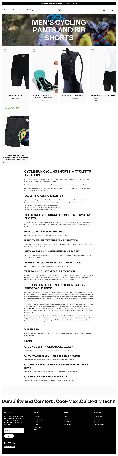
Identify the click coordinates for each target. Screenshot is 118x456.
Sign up (9, 436)
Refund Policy (98, 419)
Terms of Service (99, 424)
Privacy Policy (98, 416)
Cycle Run (31, 308)
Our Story (30, 10)
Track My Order (38, 427)
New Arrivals (67, 424)
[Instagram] (14, 443)
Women (66, 419)
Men (65, 416)
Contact (39, 10)
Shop (5, 10)
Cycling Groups (38, 419)
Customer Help (38, 422)
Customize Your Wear (17, 10)
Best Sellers (67, 422)
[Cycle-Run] (59, 9)
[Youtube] (9, 443)
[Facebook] (5, 443)
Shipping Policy (98, 422)
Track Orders (48, 10)
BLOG (35, 430)
